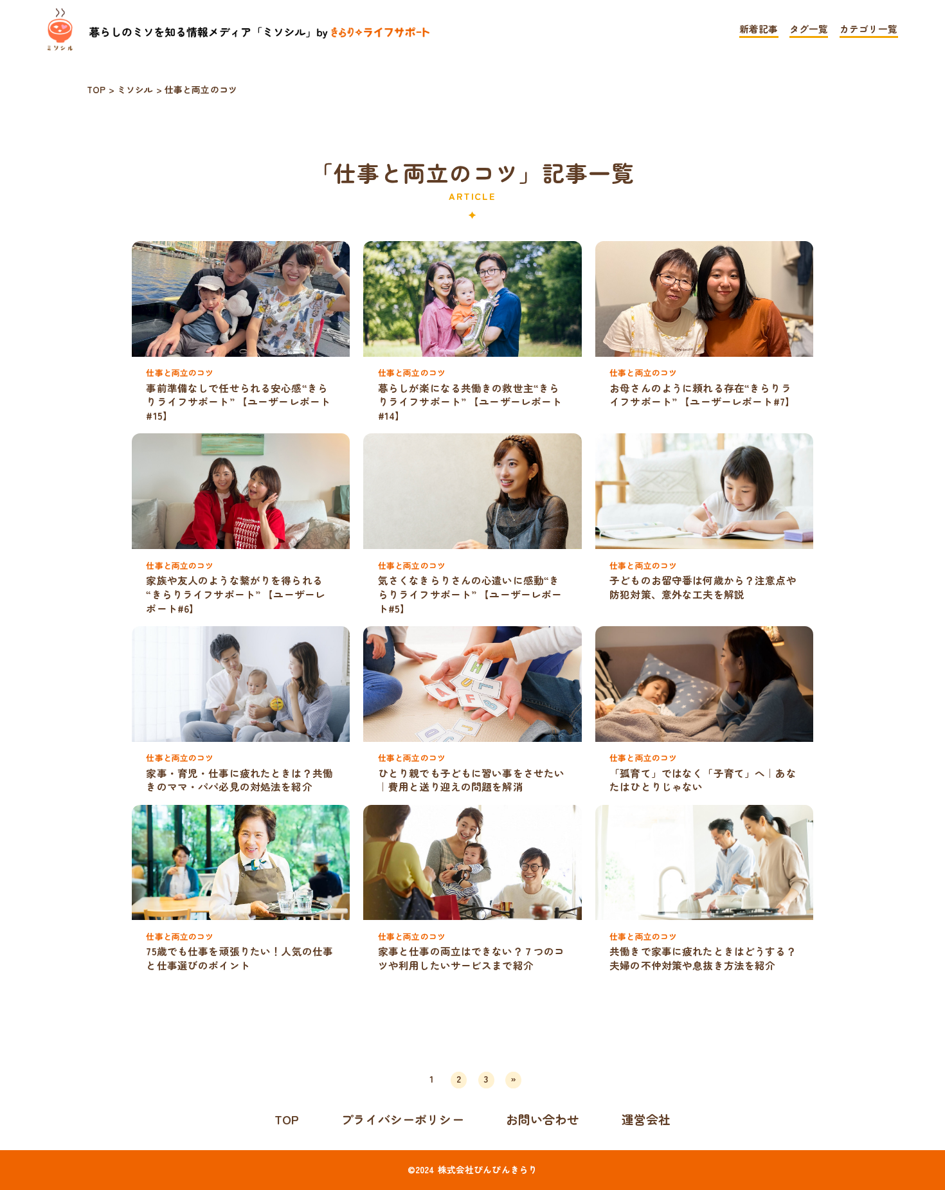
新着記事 (759, 29)
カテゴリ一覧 (869, 29)
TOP (286, 1119)
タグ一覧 (809, 29)
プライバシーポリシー (402, 1119)
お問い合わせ (543, 1119)
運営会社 (646, 1119)
